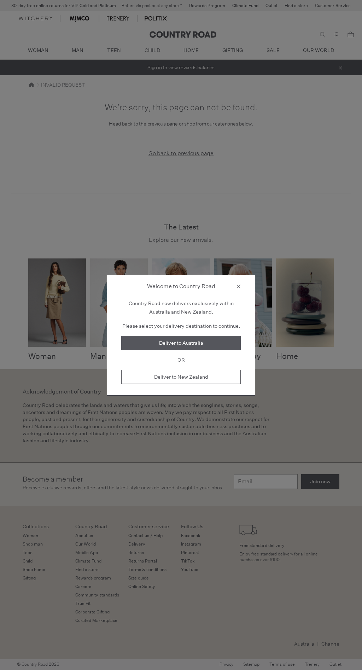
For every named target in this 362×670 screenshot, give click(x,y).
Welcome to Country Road (181, 286)
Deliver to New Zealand (181, 377)
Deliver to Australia (181, 343)
